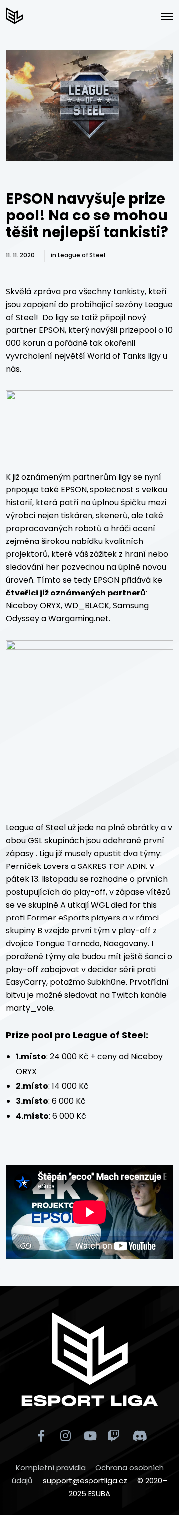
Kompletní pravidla (51, 1467)
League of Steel (81, 255)
